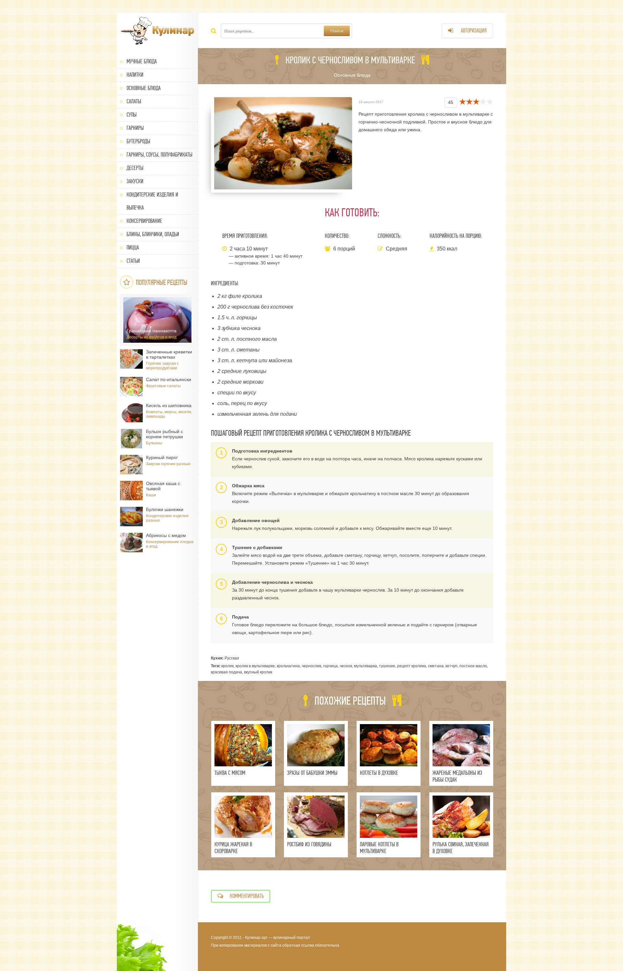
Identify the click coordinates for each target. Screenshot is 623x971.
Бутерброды (138, 141)
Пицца (133, 247)
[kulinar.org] (157, 31)
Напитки (135, 74)
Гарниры (135, 128)
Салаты (134, 101)
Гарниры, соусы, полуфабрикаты (159, 154)
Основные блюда (144, 88)
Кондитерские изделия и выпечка (152, 201)
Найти (336, 30)
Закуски (135, 181)
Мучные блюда (142, 61)
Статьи (133, 261)
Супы (132, 114)
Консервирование (144, 221)
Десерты (135, 168)
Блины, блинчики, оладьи (153, 234)
